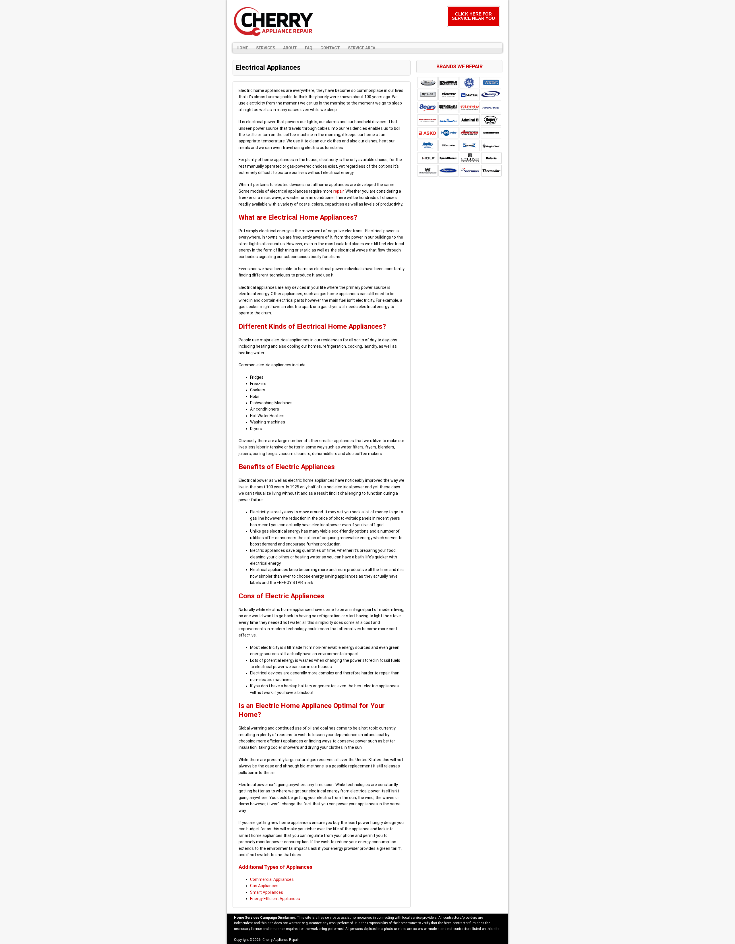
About (290, 48)
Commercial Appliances (272, 879)
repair (338, 191)
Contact (330, 48)
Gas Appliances (264, 885)
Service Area (361, 48)
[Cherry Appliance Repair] (274, 21)
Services (265, 48)
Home (242, 48)
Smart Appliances (266, 892)
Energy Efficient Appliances (275, 898)
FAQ (308, 48)
